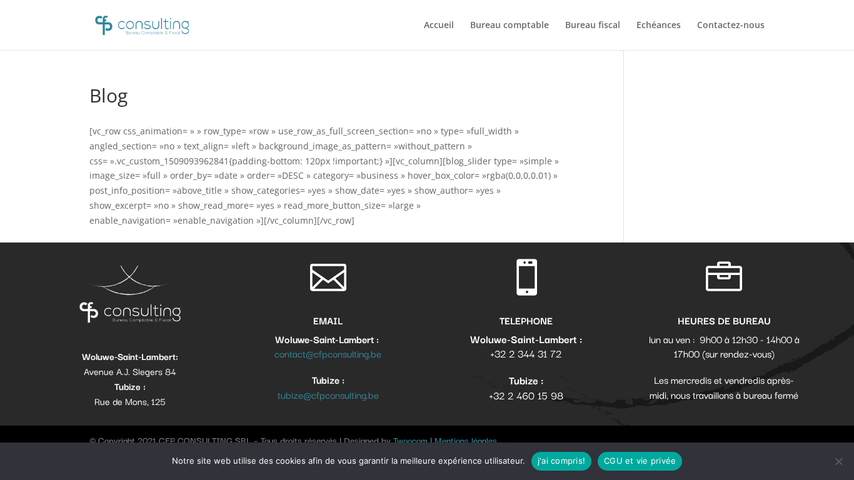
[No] (838, 461)
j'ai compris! (561, 461)
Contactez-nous (731, 26)
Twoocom (410, 440)
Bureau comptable (509, 26)
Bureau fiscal (592, 26)
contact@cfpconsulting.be (327, 353)
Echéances (658, 26)
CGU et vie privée (640, 461)
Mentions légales (466, 440)
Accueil (439, 26)
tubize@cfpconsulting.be (328, 394)
